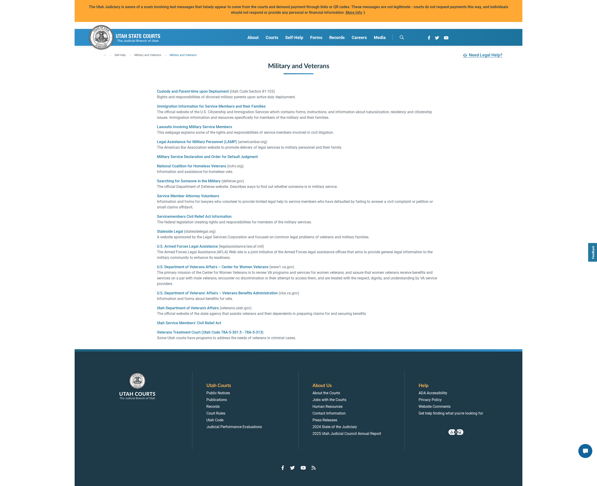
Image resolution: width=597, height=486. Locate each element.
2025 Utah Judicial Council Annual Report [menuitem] (346, 433)
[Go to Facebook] (429, 38)
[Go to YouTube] (446, 38)
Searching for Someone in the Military (189, 181)
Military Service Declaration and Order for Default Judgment (207, 157)
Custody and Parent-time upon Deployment (193, 91)
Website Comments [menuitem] (435, 406)
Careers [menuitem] (359, 37)
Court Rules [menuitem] (215, 413)
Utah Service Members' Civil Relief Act (189, 323)
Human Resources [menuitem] (327, 406)
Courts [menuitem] (272, 37)
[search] (402, 37)
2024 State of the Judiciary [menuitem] (334, 427)
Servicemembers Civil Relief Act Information (195, 216)
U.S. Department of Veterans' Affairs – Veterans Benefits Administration (217, 293)
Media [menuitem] (380, 37)
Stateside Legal (170, 231)
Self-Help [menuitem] (294, 37)
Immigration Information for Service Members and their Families (211, 106)
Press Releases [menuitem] (324, 420)
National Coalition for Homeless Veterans (191, 166)
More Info (354, 12)
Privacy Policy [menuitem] (430, 400)
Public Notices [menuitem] (218, 393)
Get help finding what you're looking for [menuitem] (451, 413)
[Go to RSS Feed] (313, 467)
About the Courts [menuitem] (326, 393)
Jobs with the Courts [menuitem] (329, 400)
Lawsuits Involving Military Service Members (194, 127)
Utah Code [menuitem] (214, 420)
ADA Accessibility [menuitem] (433, 393)
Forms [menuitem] (316, 37)
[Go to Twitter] (437, 38)
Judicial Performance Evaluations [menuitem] (234, 427)
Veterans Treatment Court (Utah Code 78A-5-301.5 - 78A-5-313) (210, 332)
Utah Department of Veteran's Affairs (188, 308)
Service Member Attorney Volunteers (188, 196)
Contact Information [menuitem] (329, 413)
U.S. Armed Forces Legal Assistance (187, 246)
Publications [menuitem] (216, 400)
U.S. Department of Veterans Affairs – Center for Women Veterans (212, 267)
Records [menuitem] (337, 37)
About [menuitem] (253, 37)
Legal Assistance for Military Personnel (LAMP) (197, 142)
